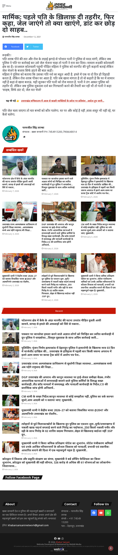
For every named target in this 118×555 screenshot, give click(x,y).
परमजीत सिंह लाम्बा (12, 36)
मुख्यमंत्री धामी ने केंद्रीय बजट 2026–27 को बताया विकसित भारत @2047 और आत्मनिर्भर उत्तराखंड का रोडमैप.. (19, 278)
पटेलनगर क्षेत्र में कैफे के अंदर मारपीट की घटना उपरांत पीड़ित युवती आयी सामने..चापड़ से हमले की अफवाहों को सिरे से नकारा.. (18, 183)
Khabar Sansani (63, 542)
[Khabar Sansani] (59, 5)
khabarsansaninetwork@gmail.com (28, 525)
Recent (59, 310)
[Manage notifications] (110, 548)
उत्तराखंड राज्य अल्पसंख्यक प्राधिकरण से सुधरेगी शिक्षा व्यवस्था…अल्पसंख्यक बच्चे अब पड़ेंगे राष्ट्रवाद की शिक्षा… (19, 227)
